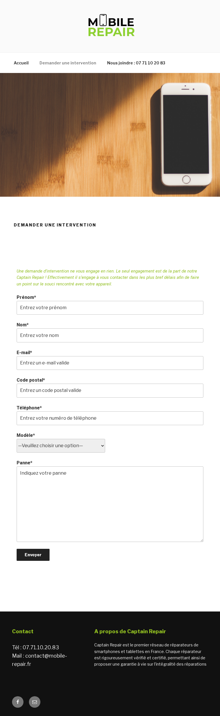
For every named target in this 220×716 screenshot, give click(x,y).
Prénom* (26, 297)
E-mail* (24, 352)
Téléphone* (29, 408)
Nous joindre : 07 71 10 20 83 (136, 62)
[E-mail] (34, 702)
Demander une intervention (68, 62)
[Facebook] (17, 702)
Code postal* (31, 380)
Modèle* (26, 435)
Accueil (21, 62)
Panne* (24, 463)
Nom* (23, 325)
